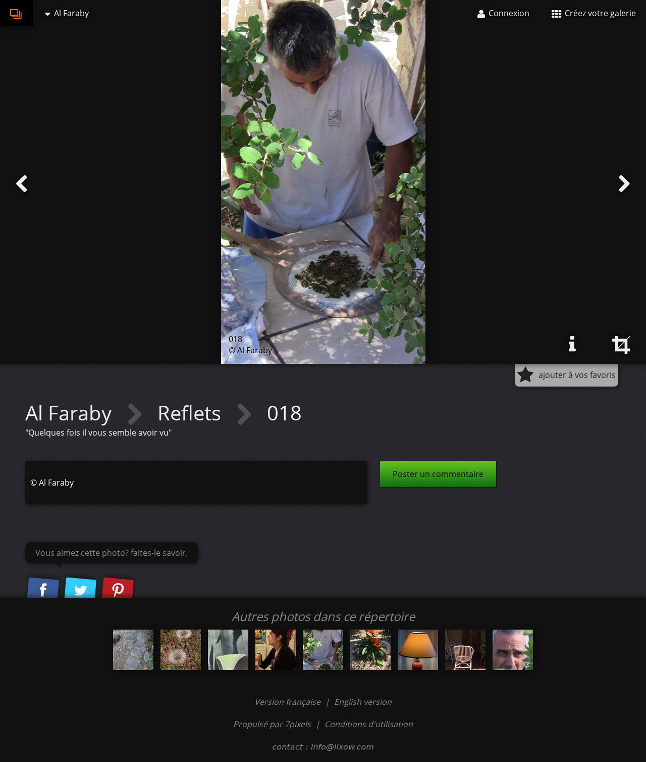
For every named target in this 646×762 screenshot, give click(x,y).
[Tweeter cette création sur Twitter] (80, 590)
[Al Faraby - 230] (513, 650)
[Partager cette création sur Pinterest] (117, 590)
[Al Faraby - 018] (323, 650)
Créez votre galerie (599, 13)
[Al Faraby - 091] (418, 650)
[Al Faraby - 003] (370, 650)
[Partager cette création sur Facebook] (43, 590)
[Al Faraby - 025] (275, 650)
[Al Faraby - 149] (465, 650)
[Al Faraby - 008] (228, 650)
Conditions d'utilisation (369, 724)
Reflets (191, 412)
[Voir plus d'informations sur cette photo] (572, 344)
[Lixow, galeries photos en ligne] (16, 13)
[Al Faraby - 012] (180, 650)
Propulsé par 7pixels (272, 724)
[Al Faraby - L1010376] (133, 650)
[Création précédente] (21, 184)
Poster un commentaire (438, 474)
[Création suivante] (624, 184)
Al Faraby (71, 412)
